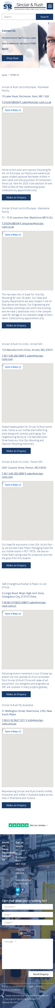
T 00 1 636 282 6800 (13, 355)
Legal (30, 986)
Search (44, 17)
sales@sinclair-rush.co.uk (24, 881)
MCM (15, 1002)
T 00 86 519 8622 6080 (14, 602)
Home (4, 74)
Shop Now (12, 58)
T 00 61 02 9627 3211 (14, 720)
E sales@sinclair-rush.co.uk (35, 102)
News (5, 849)
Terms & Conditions (11, 989)
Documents (8, 852)
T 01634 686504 (11, 102)
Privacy (39, 986)
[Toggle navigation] (50, 6)
